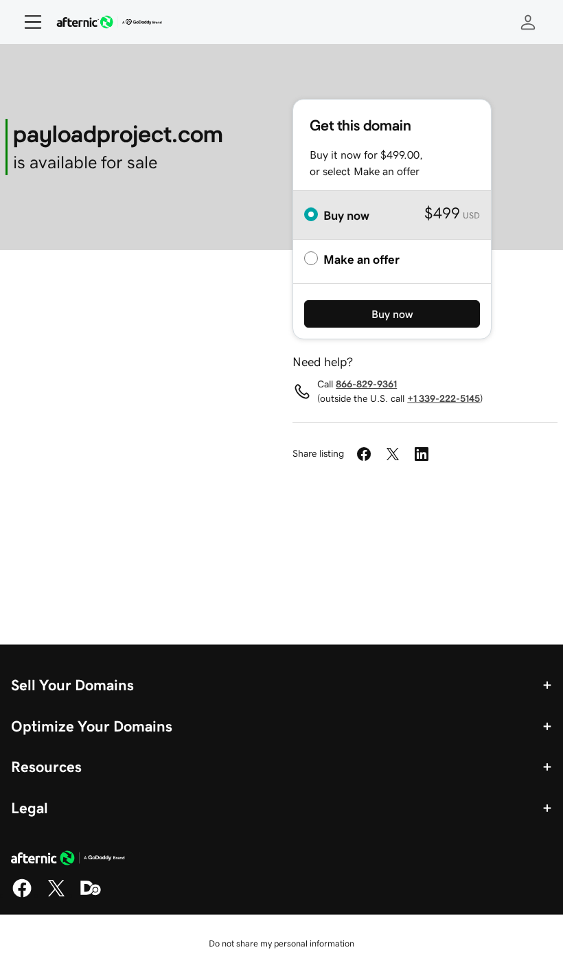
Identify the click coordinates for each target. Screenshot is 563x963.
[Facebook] (22, 895)
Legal (29, 807)
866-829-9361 (366, 384)
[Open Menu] (27, 21)
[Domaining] (91, 895)
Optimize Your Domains (91, 726)
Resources (46, 766)
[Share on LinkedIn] (421, 454)
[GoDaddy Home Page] (68, 860)
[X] (56, 895)
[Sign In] (528, 22)
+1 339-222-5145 (443, 398)
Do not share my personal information (281, 943)
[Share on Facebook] (363, 454)
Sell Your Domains (72, 684)
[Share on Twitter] (392, 454)
